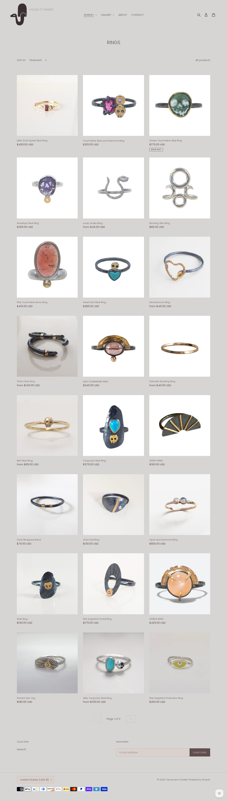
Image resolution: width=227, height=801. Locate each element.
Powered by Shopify (199, 779)
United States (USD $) (34, 779)
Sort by (21, 60)
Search (21, 749)
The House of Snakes (177, 779)
